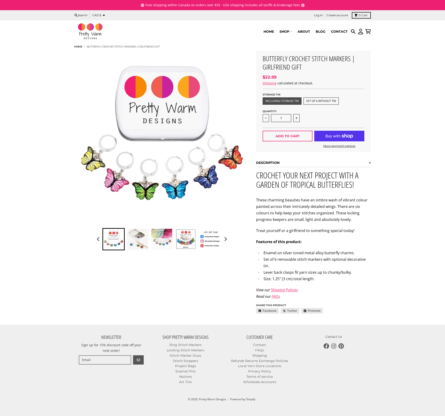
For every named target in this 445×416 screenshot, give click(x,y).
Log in (318, 15)
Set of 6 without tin (321, 101)
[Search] (353, 31)
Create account (337, 15)
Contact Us (333, 336)
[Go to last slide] (98, 239)
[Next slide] (225, 239)
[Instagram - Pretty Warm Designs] (334, 346)
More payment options (339, 146)
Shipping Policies (284, 289)
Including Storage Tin (282, 101)
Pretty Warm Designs (212, 399)
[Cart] (368, 31)
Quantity (270, 111)
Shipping (270, 83)
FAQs (276, 296)
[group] (113, 239)
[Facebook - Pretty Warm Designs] (326, 346)
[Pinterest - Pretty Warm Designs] (341, 346)
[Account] (360, 31)
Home (78, 46)
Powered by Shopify (242, 399)
